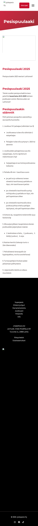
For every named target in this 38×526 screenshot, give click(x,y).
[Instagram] (15, 522)
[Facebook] (19, 522)
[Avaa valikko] (32, 5)
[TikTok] (23, 522)
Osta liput (24, 5)
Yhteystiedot (19, 337)
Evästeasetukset (19, 340)
